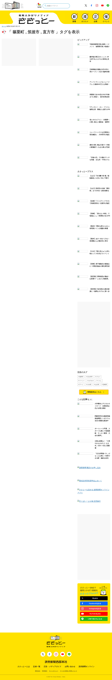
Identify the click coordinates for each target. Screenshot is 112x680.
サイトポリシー (53, 671)
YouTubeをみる (95, 614)
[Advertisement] (19, 52)
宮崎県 (105, 384)
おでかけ (91, 380)
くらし (100, 380)
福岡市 (81, 376)
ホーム (4, 26)
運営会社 (37, 671)
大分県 (89, 384)
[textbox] (56, 5)
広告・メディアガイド (52, 666)
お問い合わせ (70, 666)
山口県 (97, 384)
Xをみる (95, 598)
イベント (82, 380)
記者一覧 (36, 666)
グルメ (98, 376)
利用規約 (44, 671)
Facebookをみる (95, 603)
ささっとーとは (24, 666)
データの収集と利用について (68, 671)
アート (81, 384)
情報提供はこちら (94, 392)
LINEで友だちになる (95, 619)
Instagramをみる (95, 608)
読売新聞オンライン (86, 666)
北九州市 (90, 376)
